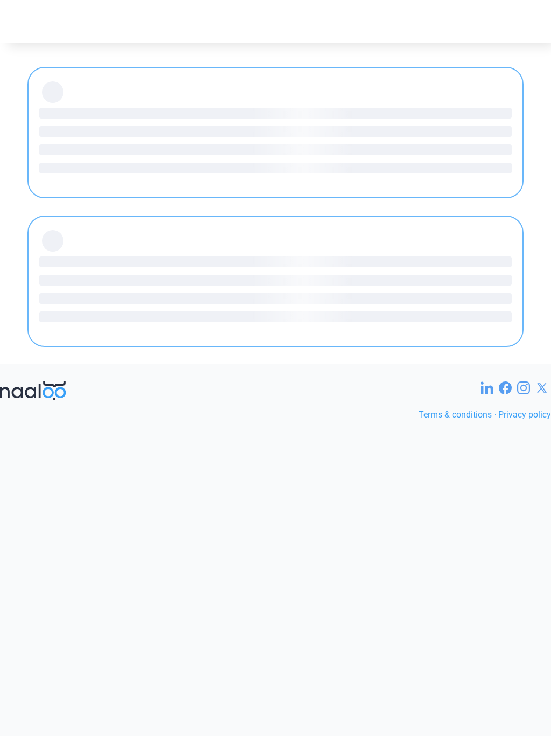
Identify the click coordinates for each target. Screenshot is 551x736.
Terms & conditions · (458, 414)
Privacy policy (524, 414)
